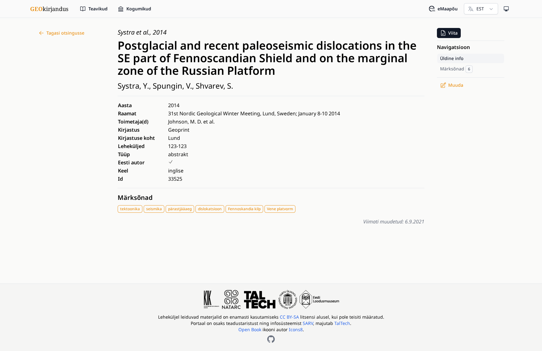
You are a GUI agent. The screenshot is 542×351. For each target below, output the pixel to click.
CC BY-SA (290, 317)
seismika (154, 208)
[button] (449, 33)
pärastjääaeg (180, 208)
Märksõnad (135, 197)
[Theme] (506, 8)
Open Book (249, 329)
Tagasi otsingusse (65, 33)
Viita (453, 33)
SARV (308, 323)
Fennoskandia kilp (244, 208)
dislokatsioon (210, 208)
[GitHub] (271, 339)
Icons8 (296, 329)
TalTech (342, 323)
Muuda (455, 85)
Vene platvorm (280, 208)
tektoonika (130, 208)
